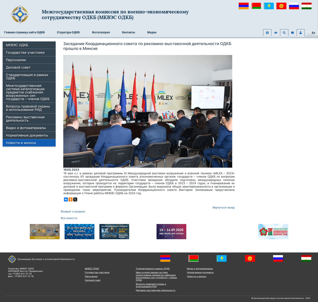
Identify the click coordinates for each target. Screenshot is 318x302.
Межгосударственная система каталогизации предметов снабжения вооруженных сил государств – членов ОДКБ (28, 92)
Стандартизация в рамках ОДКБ (27, 76)
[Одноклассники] (71, 199)
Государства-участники (25, 53)
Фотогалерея (101, 32)
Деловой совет (18, 67)
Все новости (69, 218)
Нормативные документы (27, 135)
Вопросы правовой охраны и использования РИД (28, 108)
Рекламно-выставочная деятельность (25, 118)
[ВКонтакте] (66, 199)
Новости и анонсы (21, 143)
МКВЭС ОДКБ (17, 45)
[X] (75, 199)
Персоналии (16, 60)
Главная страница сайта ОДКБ (24, 32)
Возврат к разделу (73, 211)
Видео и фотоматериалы (26, 128)
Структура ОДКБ (68, 32)
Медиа (151, 32)
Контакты (128, 32)
